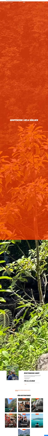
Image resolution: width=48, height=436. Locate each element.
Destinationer (4, 2)
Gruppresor (11, 2)
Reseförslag (8, 2)
